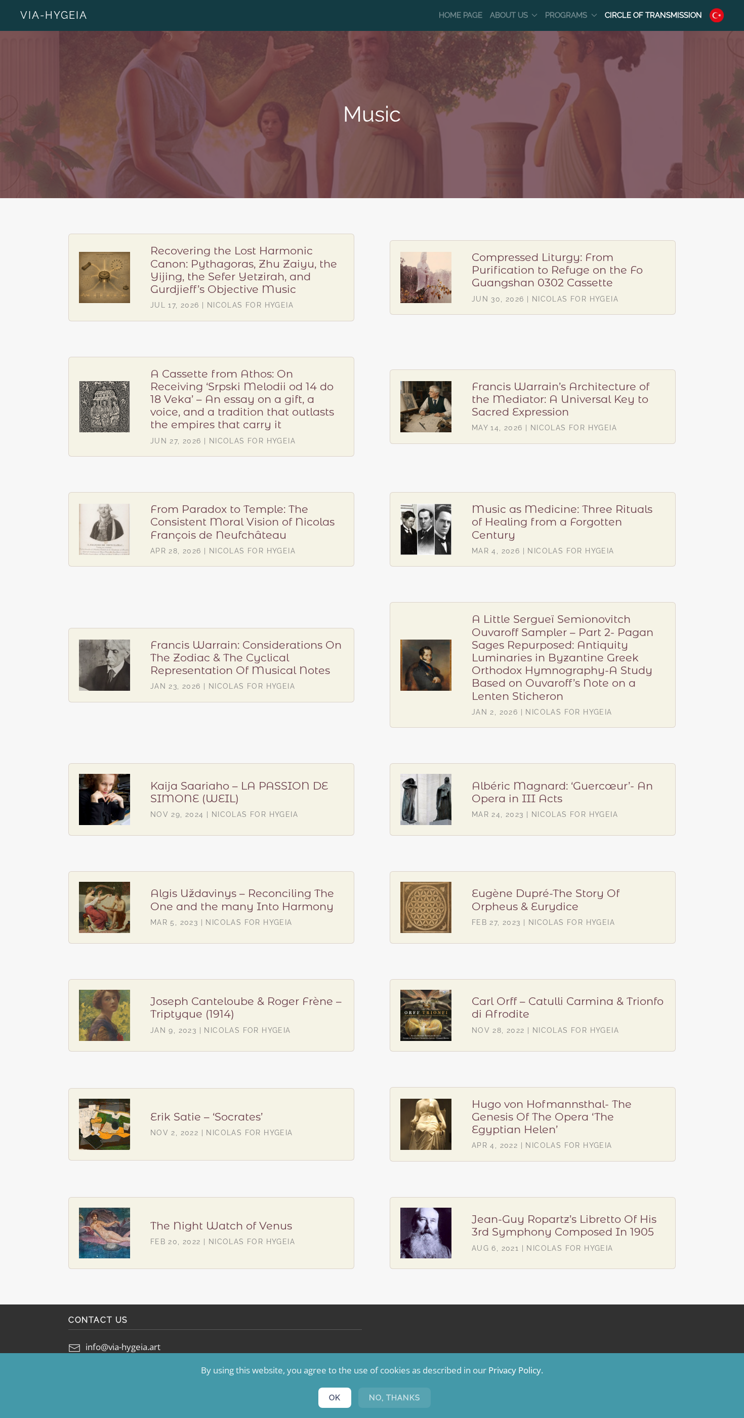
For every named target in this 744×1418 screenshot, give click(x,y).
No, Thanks (394, 1397)
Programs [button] (566, 15)
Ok (335, 1397)
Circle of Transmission (653, 15)
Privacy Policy (514, 1370)
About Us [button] (509, 15)
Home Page (460, 15)
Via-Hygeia (54, 15)
